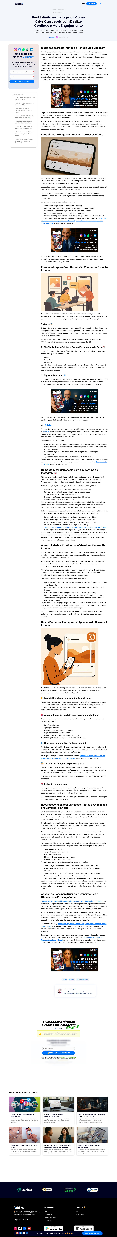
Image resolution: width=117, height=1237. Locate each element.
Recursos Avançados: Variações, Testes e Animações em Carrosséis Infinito (24, 134)
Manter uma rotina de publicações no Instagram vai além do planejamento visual (72, 901)
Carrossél (64, 979)
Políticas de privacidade (51, 1217)
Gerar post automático (22, 81)
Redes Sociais (61, 9)
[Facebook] (24, 1228)
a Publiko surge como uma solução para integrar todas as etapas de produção (73, 925)
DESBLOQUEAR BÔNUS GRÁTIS (59, 1053)
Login (83, 3)
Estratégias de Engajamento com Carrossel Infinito (24, 104)
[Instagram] (15, 1228)
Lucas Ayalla (73, 989)
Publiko (48, 425)
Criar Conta (91, 3)
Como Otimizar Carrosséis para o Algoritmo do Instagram (24, 116)
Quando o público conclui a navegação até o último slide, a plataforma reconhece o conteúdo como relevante (73, 220)
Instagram (71, 979)
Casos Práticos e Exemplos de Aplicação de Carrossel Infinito (23, 127)
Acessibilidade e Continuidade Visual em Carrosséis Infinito (23, 122)
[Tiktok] (20, 1228)
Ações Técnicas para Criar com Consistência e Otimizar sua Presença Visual (24, 141)
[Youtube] (29, 1228)
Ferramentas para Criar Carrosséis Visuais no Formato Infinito (23, 110)
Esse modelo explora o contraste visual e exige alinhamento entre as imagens (73, 757)
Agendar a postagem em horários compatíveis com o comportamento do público (75, 527)
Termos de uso (48, 1214)
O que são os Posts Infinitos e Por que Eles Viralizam (25, 98)
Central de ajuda (79, 1214)
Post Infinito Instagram (82, 979)
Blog (46, 1211)
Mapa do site (48, 1220)
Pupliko (54, 9)
